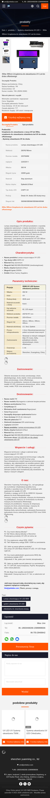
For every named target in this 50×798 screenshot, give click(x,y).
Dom (3, 30)
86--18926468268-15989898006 (36, 2)
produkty (11, 30)
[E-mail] (17, 639)
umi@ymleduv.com (11, 2)
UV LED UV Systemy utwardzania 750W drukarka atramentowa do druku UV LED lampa (13, 732)
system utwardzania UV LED (13, 604)
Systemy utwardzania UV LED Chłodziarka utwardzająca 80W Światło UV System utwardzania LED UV (36, 732)
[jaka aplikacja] (12, 639)
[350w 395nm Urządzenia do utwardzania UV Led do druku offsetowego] (29, 55)
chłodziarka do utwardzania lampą (16, 609)
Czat (44, 6)
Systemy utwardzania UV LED (29, 30)
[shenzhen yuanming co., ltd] (11, 6)
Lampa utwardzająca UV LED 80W (16, 599)
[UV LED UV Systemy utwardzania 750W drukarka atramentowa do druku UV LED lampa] (13, 719)
